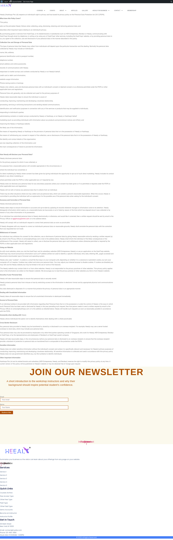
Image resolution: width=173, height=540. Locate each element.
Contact (117, 10)
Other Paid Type (6, 506)
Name (2, 404)
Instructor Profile (6, 516)
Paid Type (4, 503)
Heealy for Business (100, 10)
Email (2, 397)
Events (52, 10)
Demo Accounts (6, 510)
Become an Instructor (8, 513)
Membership (131, 10)
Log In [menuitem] (6, 1)
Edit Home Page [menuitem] (28, 1)
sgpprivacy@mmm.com (20, 219)
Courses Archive (6, 493)
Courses (40, 10)
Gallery (85, 10)
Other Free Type (6, 499)
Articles (74, 10)
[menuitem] (2, 1)
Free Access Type (7, 496)
